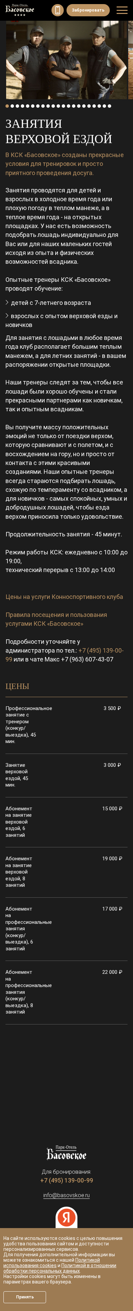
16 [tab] (84, 106)
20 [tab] (104, 106)
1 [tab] (7, 106)
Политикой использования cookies (51, 1262)
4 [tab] (22, 106)
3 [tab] (17, 106)
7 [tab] (38, 106)
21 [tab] (109, 106)
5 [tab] (27, 106)
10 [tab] (53, 106)
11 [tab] (58, 106)
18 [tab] (94, 106)
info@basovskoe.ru (66, 1195)
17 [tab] (89, 106)
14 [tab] (73, 106)
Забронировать (88, 10)
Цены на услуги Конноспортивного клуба (64, 596)
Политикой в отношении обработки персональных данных (59, 1268)
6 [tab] (32, 106)
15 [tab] (78, 106)
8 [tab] (43, 106)
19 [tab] (99, 106)
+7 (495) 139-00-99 (57, 10)
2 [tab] (12, 106)
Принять (25, 1297)
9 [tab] (48, 106)
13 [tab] (68, 106)
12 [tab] (63, 106)
